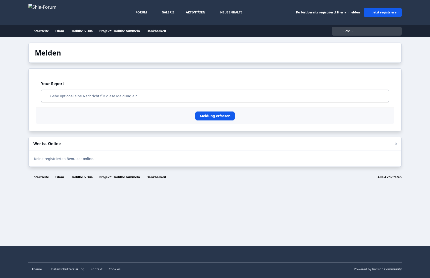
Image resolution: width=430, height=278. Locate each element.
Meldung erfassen (215, 115)
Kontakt (97, 269)
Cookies (114, 269)
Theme (37, 269)
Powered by (378, 269)
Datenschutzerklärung (67, 269)
